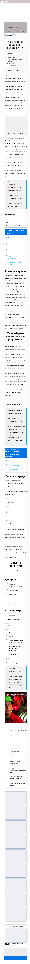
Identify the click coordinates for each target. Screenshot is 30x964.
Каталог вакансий (10, 23)
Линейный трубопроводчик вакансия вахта (18, 770)
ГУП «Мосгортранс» (13, 465)
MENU (6, 2)
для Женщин (8, 31)
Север (23, 23)
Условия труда (10, 63)
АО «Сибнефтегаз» (13, 469)
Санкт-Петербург (9, 27)
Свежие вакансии (11, 65)
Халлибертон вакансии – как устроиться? (14, 60)
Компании (16, 31)
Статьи (22, 31)
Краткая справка (11, 57)
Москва (18, 23)
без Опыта (18, 27)
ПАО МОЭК (11, 461)
